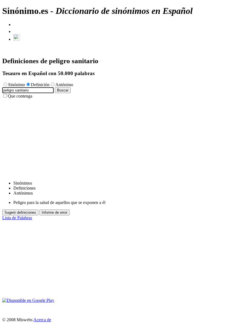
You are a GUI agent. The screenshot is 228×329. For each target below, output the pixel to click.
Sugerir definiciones (20, 212)
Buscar (62, 90)
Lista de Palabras (17, 217)
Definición (40, 84)
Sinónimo (16, 84)
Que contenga (20, 96)
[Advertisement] (114, 137)
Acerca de (42, 319)
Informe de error (54, 212)
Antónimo (64, 84)
